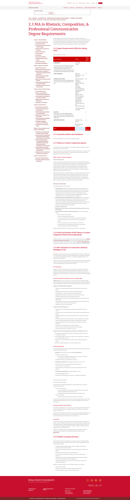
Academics (34, 18)
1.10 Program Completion (40, 61)
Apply (74, 3)
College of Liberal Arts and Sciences (36, 3)
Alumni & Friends (82, 3)
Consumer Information (61, 498)
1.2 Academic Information (40, 43)
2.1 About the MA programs (40, 67)
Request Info (69, 3)
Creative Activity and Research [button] (90, 7)
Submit (50, 13)
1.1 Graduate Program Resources (41, 42)
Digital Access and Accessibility (51, 498)
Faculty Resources (32, 488)
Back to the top (56, 432)
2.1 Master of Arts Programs (76, 18)
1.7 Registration (38, 55)
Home (30, 18)
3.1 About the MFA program (40, 91)
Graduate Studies (42, 18)
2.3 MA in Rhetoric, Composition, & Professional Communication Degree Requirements (42, 73)
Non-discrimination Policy (40, 498)
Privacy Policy (32, 498)
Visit (77, 3)
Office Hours (31, 490)
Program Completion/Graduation (83, 241)
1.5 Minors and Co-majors (40, 51)
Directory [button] (99, 7)
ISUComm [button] (72, 7)
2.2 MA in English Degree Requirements (42, 69)
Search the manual (39, 10)
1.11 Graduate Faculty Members (41, 63)
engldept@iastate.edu (87, 490)
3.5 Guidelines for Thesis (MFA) (41, 102)
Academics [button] (65, 7)
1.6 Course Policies (39, 53)
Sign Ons (93, 3)
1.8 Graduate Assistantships (40, 56)
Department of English (33, 7)
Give (100, 3)
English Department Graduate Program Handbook (58, 18)
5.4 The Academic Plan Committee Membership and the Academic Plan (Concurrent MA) (42, 149)
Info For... (88, 3)
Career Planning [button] (79, 7)
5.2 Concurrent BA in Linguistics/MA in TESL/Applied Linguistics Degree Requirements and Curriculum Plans (42, 136)
